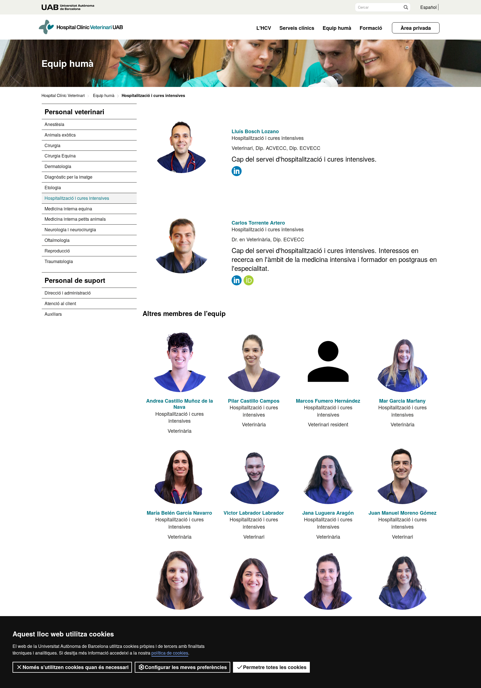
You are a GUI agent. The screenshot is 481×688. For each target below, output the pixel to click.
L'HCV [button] (263, 27)
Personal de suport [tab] (75, 280)
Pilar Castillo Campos (253, 400)
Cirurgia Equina (60, 155)
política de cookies (169, 653)
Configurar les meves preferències (186, 667)
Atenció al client (60, 303)
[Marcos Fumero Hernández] (328, 361)
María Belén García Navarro (179, 512)
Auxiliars (53, 314)
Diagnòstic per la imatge (68, 177)
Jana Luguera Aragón (328, 512)
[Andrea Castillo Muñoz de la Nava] (179, 361)
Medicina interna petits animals (75, 219)
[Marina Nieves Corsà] (179, 579)
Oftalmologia (57, 240)
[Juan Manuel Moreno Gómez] (402, 473)
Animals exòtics (60, 135)
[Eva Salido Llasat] (328, 579)
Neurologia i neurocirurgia (70, 229)
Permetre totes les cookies (274, 667)
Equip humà (103, 95)
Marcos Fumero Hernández (328, 400)
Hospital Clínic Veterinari (63, 95)
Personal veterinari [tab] (74, 111)
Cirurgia (52, 145)
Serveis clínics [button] (296, 27)
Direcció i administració (68, 293)
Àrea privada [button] (416, 27)
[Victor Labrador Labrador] (253, 473)
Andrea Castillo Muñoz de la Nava (179, 404)
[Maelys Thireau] (402, 579)
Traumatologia (59, 261)
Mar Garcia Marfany (402, 400)
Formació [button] (371, 27)
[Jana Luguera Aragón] (328, 473)
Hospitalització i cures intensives (77, 198)
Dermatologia (58, 166)
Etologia (53, 187)
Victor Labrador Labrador (254, 512)
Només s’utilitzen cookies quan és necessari (76, 667)
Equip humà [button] (337, 27)
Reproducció (57, 250)
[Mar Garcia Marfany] (402, 361)
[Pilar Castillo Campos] (253, 361)
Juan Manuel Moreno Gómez (402, 512)
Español (428, 7)
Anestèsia (54, 124)
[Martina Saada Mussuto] (253, 579)
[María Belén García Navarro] (179, 473)
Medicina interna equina (68, 208)
